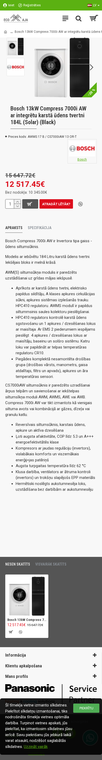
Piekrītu (86, 708)
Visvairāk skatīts (50, 564)
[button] (32, 67)
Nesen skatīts (17, 564)
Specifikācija (40, 228)
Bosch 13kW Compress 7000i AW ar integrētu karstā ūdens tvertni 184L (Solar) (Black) (26, 620)
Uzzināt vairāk (36, 746)
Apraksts (13, 228)
